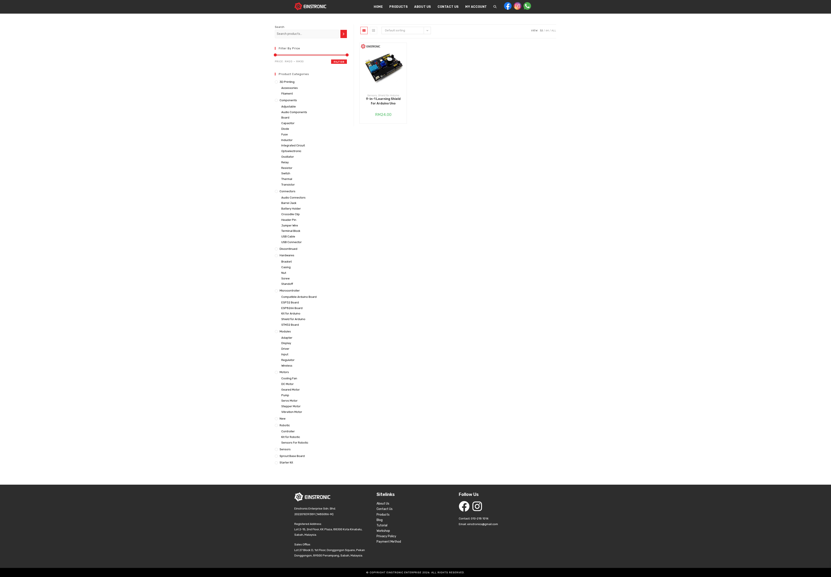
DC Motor (287, 384)
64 (547, 30)
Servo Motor (289, 400)
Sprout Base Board (292, 456)
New (282, 418)
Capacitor (288, 123)
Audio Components (294, 112)
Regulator (288, 360)
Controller (288, 431)
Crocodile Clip (290, 214)
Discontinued (288, 248)
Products (383, 514)
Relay (285, 162)
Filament (287, 93)
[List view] (373, 30)
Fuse (284, 134)
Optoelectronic (291, 151)
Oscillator (287, 156)
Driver (285, 348)
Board (285, 117)
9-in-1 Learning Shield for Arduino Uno (383, 101)
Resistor (286, 168)
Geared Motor (290, 389)
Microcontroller (290, 290)
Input (284, 354)
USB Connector (291, 242)
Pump (285, 395)
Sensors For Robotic (294, 442)
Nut (283, 272)
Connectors (287, 191)
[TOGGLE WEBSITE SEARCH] (495, 6)
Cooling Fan (289, 378)
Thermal (286, 179)
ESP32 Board (290, 302)
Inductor (287, 140)
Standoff (287, 283)
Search (279, 27)
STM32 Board (290, 324)
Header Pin (288, 219)
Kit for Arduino (290, 313)
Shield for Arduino (388, 95)
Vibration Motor (291, 412)
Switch (285, 173)
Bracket (286, 261)
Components (288, 100)
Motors (284, 372)
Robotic (285, 425)
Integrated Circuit (293, 145)
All (553, 30)
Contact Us (385, 509)
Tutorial (382, 525)
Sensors (372, 95)
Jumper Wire (289, 225)
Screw (285, 278)
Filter (339, 61)
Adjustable (288, 106)
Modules (285, 331)
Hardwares (287, 255)
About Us (383, 503)
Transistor (288, 184)
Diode (285, 128)
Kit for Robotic (290, 437)
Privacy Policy (386, 536)
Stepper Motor (291, 406)
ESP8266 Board (292, 308)
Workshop (383, 531)
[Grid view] (364, 30)
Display (286, 343)
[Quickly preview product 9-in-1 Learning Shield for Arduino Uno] (404, 50)
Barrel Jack (288, 203)
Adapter (286, 337)
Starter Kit (286, 462)
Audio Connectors (293, 197)
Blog (380, 520)
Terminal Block (290, 230)
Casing (286, 267)
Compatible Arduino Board (299, 296)
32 (541, 30)
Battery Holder (291, 208)
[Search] (343, 34)
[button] (404, 61)
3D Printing (287, 81)
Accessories (289, 88)
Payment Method (389, 541)
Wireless (286, 365)
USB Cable (288, 236)
